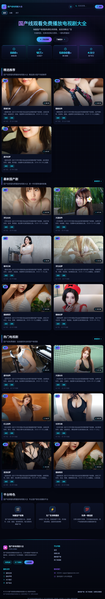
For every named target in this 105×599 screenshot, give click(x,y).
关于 (17, 13)
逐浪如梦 (7, 472)
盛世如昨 (7, 375)
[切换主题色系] (71, 7)
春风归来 (7, 266)
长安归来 (59, 424)
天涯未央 (59, 375)
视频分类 (57, 553)
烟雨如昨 (58, 109)
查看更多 (97, 181)
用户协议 (9, 583)
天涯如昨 (59, 218)
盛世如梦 (7, 157)
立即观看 (29, 562)
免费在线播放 (98, 592)
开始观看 (46, 39)
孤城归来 (7, 109)
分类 (10, 13)
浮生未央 (7, 218)
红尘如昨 (7, 424)
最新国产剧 (57, 557)
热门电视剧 (57, 560)
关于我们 (9, 580)
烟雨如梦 (59, 315)
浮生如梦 (59, 266)
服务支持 (9, 573)
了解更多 (59, 39)
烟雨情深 (7, 315)
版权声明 (9, 576)
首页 (4, 13)
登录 (100, 6)
